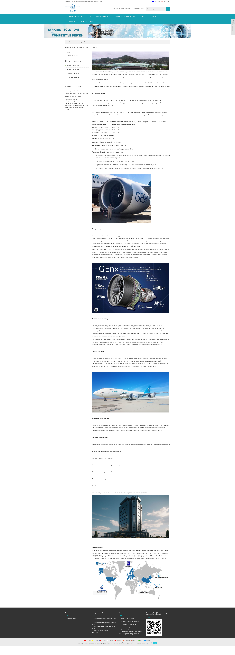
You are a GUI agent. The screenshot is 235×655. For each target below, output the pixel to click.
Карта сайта (149, 643)
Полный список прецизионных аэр (103, 622)
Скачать (142, 16)
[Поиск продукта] (168, 9)
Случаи (153, 16)
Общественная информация (125, 16)
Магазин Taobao (71, 618)
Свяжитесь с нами (87, 21)
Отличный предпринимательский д (103, 630)
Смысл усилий (70, 81)
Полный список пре (72, 69)
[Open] (233, 27)
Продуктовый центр (103, 16)
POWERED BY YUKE (140, 643)
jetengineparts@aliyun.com (121, 8)
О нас (89, 16)
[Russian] (156, 1)
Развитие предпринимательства (103, 626)
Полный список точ (72, 65)
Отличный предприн (73, 77)
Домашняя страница (75, 16)
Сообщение (72, 21)
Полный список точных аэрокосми (103, 618)
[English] (165, 1)
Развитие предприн (72, 73)
